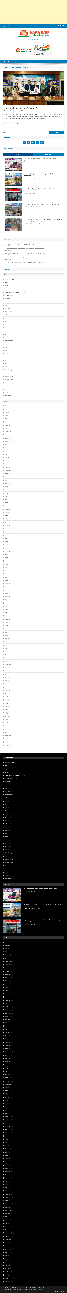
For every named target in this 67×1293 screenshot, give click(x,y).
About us (62, 1291)
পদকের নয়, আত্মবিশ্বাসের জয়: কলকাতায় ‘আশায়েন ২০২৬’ (20, 108)
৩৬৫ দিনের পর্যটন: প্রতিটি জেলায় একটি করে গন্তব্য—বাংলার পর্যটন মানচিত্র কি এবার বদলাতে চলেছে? (43, 175)
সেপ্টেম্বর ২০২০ (8, 635)
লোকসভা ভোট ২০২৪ (9, 382)
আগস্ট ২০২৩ (7, 522)
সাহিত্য (6, 392)
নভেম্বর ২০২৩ (7, 512)
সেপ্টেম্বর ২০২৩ (8, 519)
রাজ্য (6, 366)
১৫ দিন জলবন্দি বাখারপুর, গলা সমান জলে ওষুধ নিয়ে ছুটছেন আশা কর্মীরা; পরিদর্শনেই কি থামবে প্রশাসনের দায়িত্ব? (43, 220)
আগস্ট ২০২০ (7, 638)
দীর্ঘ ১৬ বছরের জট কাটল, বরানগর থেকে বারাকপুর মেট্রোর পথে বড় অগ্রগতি (40, 158)
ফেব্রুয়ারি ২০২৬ (8, 425)
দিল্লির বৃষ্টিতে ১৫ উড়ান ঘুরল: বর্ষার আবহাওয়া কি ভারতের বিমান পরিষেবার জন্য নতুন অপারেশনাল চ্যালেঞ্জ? (42, 190)
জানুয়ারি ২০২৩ (7, 545)
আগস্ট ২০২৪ (7, 483)
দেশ (5, 324)
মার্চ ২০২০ (7, 654)
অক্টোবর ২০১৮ (7, 709)
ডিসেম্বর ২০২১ (8, 587)
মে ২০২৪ (6, 493)
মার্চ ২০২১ (7, 616)
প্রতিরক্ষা (6, 334)
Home (56, 1291)
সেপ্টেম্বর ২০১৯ (8, 674)
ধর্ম (5, 328)
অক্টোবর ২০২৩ (7, 515)
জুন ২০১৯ (6, 684)
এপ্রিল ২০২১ (7, 612)
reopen (7, 285)
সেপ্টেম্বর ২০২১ (8, 596)
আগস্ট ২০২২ (7, 561)
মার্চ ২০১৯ (7, 693)
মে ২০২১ (6, 609)
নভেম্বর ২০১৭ (7, 745)
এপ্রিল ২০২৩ (7, 535)
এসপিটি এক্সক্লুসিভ (8, 311)
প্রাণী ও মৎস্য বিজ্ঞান (9, 340)
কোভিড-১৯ (7, 315)
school (6, 289)
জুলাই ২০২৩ (7, 525)
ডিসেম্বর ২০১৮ (8, 703)
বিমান (6, 357)
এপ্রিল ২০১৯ (7, 690)
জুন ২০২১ (6, 606)
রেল (5, 373)
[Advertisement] (33, 12)
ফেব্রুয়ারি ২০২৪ (8, 502)
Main (6, 282)
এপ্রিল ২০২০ (7, 651)
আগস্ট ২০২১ (7, 599)
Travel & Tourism (9, 295)
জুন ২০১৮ (6, 722)
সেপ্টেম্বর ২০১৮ (8, 713)
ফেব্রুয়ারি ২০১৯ (8, 696)
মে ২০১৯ (6, 687)
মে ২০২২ (6, 570)
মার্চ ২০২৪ (7, 499)
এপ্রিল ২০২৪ (7, 496)
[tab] (18, 154)
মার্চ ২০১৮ (7, 732)
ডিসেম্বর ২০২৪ (8, 470)
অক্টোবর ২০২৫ (7, 438)
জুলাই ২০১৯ (7, 680)
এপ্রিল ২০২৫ (7, 457)
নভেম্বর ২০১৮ (7, 706)
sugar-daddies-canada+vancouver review (16, 292)
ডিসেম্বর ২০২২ (8, 548)
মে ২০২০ (6, 648)
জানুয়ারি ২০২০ (7, 661)
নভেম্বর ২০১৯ (7, 667)
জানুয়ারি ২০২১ (7, 622)
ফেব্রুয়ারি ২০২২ (8, 580)
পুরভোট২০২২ (7, 331)
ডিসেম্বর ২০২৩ (8, 509)
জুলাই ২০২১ (7, 603)
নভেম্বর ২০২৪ (7, 473)
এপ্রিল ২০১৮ (7, 729)
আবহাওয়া (6, 302)
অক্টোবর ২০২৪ (7, 477)
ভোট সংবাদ (7, 360)
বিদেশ (6, 350)
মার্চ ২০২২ (7, 577)
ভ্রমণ (6, 363)
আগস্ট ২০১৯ (7, 677)
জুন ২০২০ (7, 645)
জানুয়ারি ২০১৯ (7, 700)
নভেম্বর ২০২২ (7, 551)
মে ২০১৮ (6, 726)
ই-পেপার (6, 305)
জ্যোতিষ (6, 321)
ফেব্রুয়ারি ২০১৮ (8, 735)
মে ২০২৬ (6, 415)
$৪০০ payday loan (9, 279)
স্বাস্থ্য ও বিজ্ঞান (8, 395)
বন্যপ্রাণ (6, 344)
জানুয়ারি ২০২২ (7, 583)
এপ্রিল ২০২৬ (7, 418)
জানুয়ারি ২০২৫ (7, 467)
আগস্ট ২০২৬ (7, 406)
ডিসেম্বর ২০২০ (8, 625)
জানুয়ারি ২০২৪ (7, 506)
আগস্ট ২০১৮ (7, 716)
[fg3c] (33, 48)
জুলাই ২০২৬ (7, 409)
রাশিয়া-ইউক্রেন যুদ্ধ (9, 370)
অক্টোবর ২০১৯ (7, 671)
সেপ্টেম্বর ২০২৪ (8, 480)
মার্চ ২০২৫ (7, 460)
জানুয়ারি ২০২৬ (7, 428)
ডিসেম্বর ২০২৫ (8, 431)
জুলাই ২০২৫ (7, 448)
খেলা (5, 318)
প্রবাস (6, 337)
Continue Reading (13, 123)
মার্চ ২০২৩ (7, 538)
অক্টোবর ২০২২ (7, 554)
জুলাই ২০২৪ (7, 486)
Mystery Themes (39, 1289)
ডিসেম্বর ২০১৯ (8, 664)
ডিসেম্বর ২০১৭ (8, 742)
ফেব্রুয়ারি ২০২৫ (8, 464)
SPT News (20, 110)
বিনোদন (6, 353)
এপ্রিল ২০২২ (7, 574)
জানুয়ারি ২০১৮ (7, 738)
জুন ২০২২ (7, 567)
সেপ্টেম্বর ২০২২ (8, 557)
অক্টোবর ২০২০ (7, 632)
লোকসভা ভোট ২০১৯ (9, 376)
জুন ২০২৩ (7, 528)
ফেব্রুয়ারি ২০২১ (8, 619)
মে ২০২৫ (6, 454)
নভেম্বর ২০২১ (7, 590)
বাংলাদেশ (6, 347)
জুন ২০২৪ (7, 490)
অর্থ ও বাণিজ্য (7, 298)
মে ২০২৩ (6, 532)
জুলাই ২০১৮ (7, 719)
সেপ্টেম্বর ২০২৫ (8, 441)
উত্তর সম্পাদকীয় (8, 308)
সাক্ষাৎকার (6, 389)
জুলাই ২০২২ (7, 564)
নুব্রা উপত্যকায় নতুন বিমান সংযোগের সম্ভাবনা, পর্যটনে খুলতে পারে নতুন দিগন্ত (41, 204)
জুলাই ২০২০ (7, 641)
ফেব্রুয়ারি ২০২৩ (8, 541)
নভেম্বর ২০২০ (7, 629)
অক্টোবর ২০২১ (7, 593)
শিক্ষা (6, 386)
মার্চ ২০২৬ (7, 422)
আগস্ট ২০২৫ (7, 444)
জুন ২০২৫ (7, 451)
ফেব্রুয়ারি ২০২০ (8, 658)
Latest (18, 154)
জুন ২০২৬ (7, 412)
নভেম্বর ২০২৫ (7, 435)
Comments (48, 154)
